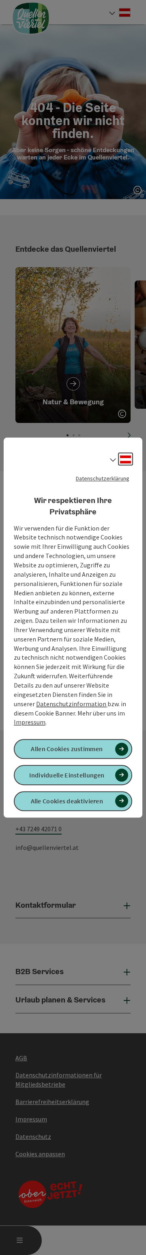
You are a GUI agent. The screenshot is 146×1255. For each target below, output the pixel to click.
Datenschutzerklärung (102, 478)
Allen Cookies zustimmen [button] (67, 749)
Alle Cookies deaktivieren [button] (67, 801)
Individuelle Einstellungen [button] (66, 775)
